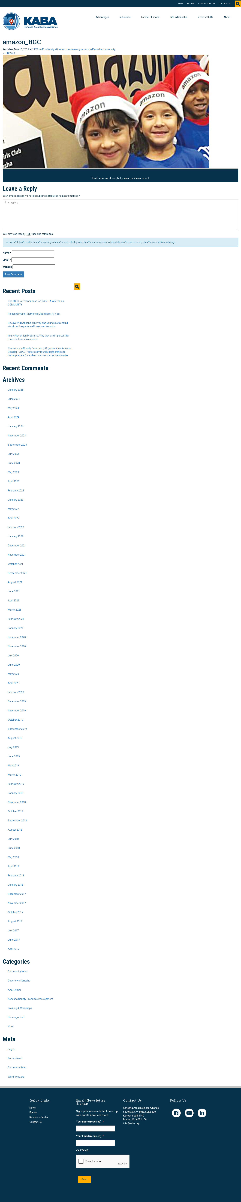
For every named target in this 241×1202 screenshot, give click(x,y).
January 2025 (15, 389)
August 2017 (15, 921)
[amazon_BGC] (106, 110)
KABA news (14, 989)
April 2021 (13, 600)
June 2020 (14, 664)
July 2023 (13, 453)
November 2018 (17, 802)
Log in (11, 1049)
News (180, 3)
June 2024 (14, 398)
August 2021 (15, 582)
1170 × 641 (38, 49)
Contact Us (224, 3)
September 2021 (17, 573)
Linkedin (202, 1113)
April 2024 (13, 417)
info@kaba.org (131, 1123)
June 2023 (14, 463)
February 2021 (16, 618)
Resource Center (206, 3)
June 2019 (14, 756)
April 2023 (13, 481)
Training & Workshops (20, 1008)
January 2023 (15, 499)
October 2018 (15, 811)
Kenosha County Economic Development (30, 999)
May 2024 (13, 408)
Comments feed (17, 1067)
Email (7, 259)
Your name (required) (90, 1121)
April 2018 (13, 866)
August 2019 (15, 738)
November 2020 (17, 646)
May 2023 (13, 472)
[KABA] (30, 21)
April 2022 (13, 518)
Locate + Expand (150, 17)
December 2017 (17, 893)
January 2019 (15, 793)
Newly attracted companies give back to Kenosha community (81, 49)
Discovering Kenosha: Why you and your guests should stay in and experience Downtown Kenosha (38, 325)
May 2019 (13, 765)
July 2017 (13, 930)
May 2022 (13, 508)
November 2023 (17, 435)
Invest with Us (205, 17)
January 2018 (15, 884)
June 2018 (14, 848)
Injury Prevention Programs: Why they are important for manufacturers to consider (38, 337)
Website (7, 266)
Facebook (176, 1113)
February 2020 (16, 692)
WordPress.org (16, 1076)
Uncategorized (16, 1017)
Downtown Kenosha (19, 980)
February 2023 (16, 490)
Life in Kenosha (178, 17)
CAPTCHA (82, 1150)
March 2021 (14, 609)
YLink (11, 1026)
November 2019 (17, 710)
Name (7, 252)
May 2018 (13, 857)
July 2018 (13, 838)
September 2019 (17, 728)
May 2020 (13, 673)
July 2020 (13, 655)
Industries (125, 17)
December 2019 (17, 701)
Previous (9, 52)
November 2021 (17, 554)
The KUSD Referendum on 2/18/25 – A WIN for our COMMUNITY (36, 303)
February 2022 (16, 527)
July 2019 (13, 747)
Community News (18, 971)
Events (190, 3)
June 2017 (14, 939)
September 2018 (17, 820)
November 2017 (17, 903)
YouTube (189, 1113)
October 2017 (15, 912)
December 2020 (17, 637)
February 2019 (16, 783)
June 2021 (14, 591)
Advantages (102, 17)
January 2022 (15, 536)
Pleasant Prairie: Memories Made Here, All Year (34, 313)
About (227, 17)
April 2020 (13, 683)
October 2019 (15, 719)
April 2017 (13, 948)
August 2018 (15, 829)
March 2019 (14, 774)
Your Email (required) (90, 1136)
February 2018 (16, 875)
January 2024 (15, 426)
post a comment (140, 178)
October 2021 (15, 563)
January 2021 (15, 628)
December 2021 (17, 545)
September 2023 (17, 444)
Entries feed (15, 1058)
